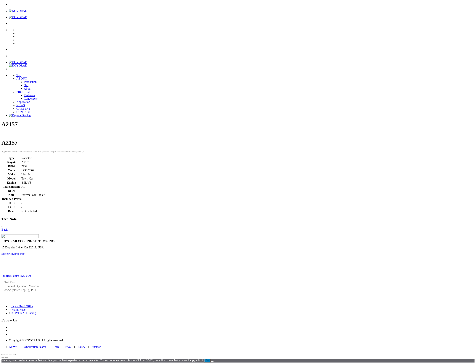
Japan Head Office (22, 306)
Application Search (35, 346)
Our (26, 85)
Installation (30, 81)
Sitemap (96, 346)
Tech (56, 346)
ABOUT (21, 78)
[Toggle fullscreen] (6, 354)
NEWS (20, 105)
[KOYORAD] (18, 10)
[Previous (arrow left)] (2, 357)
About (27, 88)
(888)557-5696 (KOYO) (16, 275)
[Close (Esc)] (14, 354)
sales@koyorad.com (13, 253)
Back (4, 229)
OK (207, 360)
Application (23, 101)
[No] (212, 361)
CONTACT (23, 112)
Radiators (29, 95)
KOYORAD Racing (23, 313)
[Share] (10, 354)
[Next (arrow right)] (6, 357)
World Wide (18, 309)
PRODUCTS (24, 91)
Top (18, 75)
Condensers (31, 98)
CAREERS (23, 108)
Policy (81, 346)
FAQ (68, 346)
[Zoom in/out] (2, 354)
